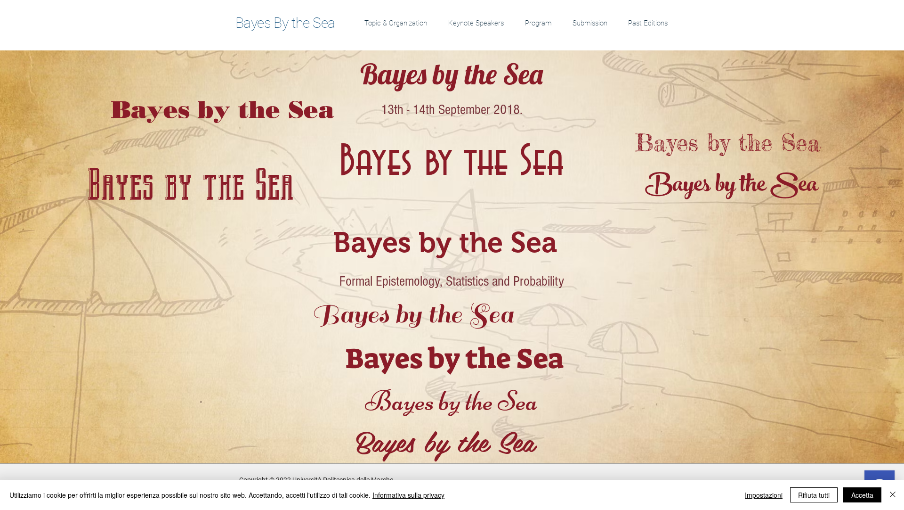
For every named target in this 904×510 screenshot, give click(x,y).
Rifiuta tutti (814, 495)
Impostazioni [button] (764, 495)
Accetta (862, 495)
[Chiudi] (892, 494)
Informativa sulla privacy (408, 495)
